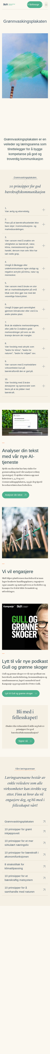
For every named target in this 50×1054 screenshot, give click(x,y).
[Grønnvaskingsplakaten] (9, 4)
